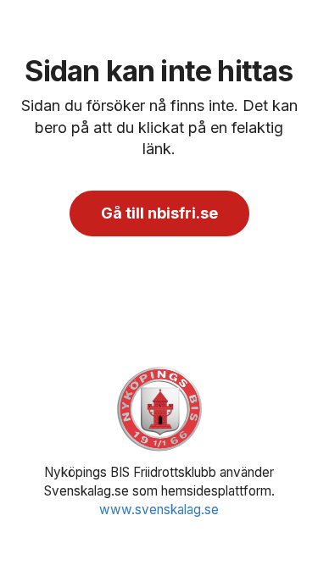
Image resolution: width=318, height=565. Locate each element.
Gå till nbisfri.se (159, 213)
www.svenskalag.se (159, 509)
